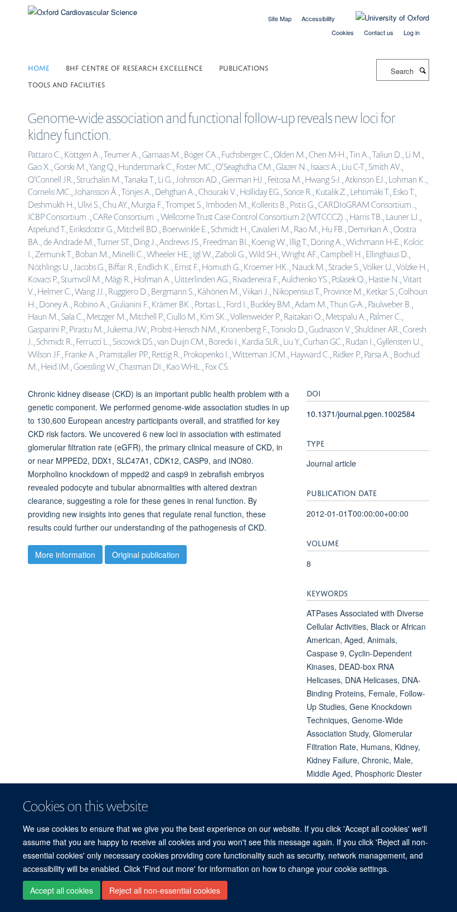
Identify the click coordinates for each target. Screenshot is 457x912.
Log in (411, 32)
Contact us (378, 32)
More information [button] (65, 554)
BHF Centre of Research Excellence (134, 67)
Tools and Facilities (66, 84)
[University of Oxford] (384, 17)
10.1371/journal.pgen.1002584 (361, 413)
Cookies (343, 32)
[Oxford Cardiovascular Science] (82, 8)
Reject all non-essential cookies (164, 890)
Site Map (279, 18)
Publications (243, 67)
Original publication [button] (145, 554)
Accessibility (318, 18)
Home (39, 67)
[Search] (422, 70)
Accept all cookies (61, 890)
